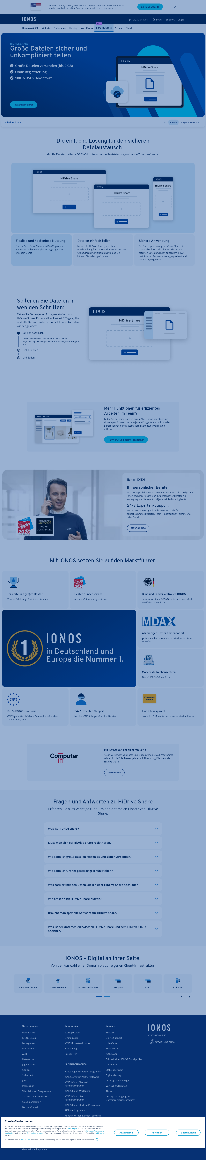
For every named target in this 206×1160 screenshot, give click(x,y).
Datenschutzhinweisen (35, 1133)
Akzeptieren (25, 1140)
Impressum (9, 1144)
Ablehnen (157, 1132)
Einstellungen (72, 1129)
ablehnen (100, 1133)
